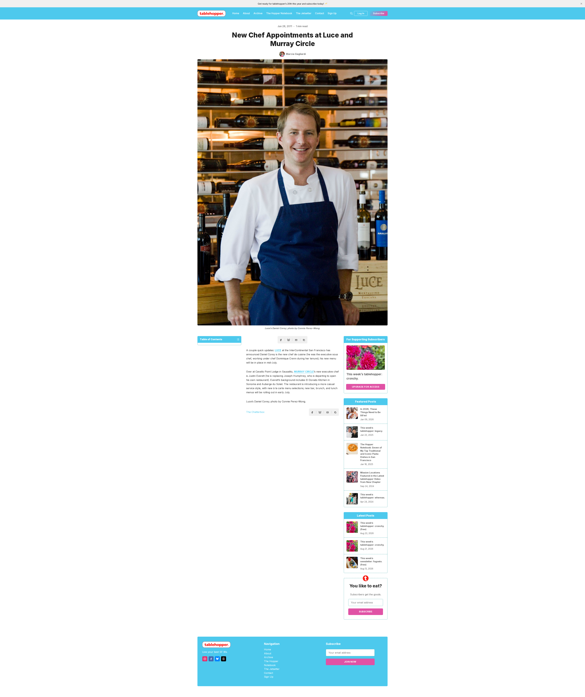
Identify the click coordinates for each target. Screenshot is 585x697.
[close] (581, 3)
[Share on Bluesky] (288, 340)
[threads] (223, 658)
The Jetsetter (303, 13)
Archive (258, 13)
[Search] (351, 13)
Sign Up (332, 13)
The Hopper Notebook (279, 13)
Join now (350, 661)
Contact (319, 13)
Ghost (300, 691)
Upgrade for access (365, 386)
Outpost (309, 691)
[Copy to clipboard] (304, 340)
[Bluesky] (217, 658)
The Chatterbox (255, 412)
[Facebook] (211, 658)
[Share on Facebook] (280, 340)
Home (235, 13)
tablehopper (274, 691)
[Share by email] (296, 340)
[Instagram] (204, 658)
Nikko (321, 691)
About (246, 13)
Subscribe (378, 13)
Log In (361, 13)
